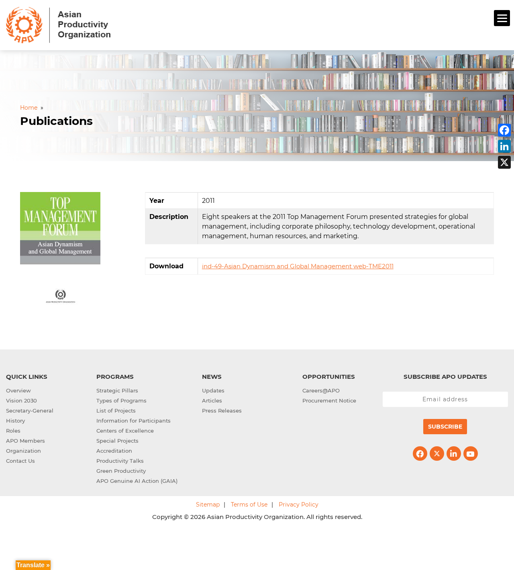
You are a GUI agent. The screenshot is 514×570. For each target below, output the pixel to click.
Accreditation (114, 450)
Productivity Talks (120, 461)
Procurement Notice (329, 400)
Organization (23, 450)
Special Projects (117, 440)
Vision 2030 (21, 400)
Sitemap (208, 504)
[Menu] (502, 18)
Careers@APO (321, 390)
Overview (18, 390)
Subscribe (445, 426)
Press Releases (222, 410)
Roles (13, 430)
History (15, 420)
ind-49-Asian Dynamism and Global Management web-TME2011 (298, 266)
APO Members (25, 440)
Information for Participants (133, 420)
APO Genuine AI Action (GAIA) (136, 481)
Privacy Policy (298, 504)
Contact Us (20, 461)
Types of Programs (121, 400)
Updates (213, 390)
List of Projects (116, 410)
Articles (212, 400)
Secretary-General (29, 410)
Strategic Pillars (117, 390)
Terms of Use (249, 504)
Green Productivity (121, 471)
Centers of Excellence (125, 430)
